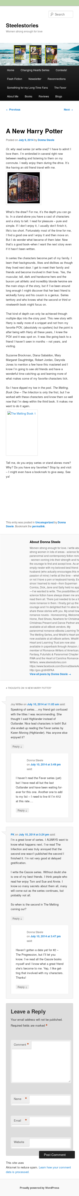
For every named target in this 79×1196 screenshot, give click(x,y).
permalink (38, 526)
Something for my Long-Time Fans (27, 87)
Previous (13, 109)
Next (68, 109)
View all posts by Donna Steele (50, 674)
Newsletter (35, 79)
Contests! (61, 70)
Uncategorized (44, 522)
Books (28, 96)
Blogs (58, 96)
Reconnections (57, 79)
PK (12, 834)
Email (20, 1120)
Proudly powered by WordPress (39, 1188)
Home (10, 70)
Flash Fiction (14, 79)
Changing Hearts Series (35, 70)
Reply (17, 746)
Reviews (44, 96)
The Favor (60, 87)
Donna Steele (46, 140)
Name (20, 1098)
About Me (12, 96)
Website (19, 1142)
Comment (21, 1044)
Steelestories (22, 25)
